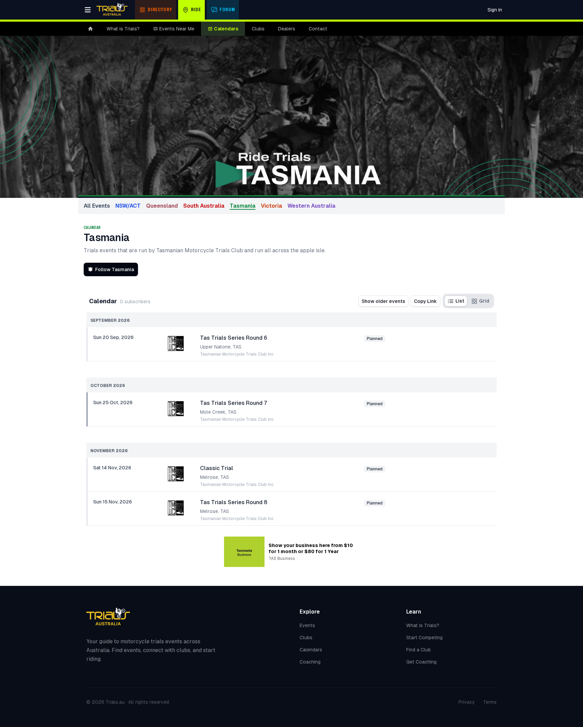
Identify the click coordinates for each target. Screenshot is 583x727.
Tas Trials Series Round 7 (233, 403)
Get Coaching (421, 662)
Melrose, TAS (214, 477)
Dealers (286, 28)
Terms (490, 702)
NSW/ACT (128, 206)
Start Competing (424, 637)
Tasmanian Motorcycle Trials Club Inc (237, 354)
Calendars (226, 28)
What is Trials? (123, 28)
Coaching (310, 662)
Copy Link (425, 301)
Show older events (383, 301)
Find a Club (418, 649)
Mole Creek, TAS (218, 412)
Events (307, 625)
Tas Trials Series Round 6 (233, 338)
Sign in (495, 9)
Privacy (467, 702)
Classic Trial (216, 468)
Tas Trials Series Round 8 (233, 502)
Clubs (258, 28)
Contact (318, 28)
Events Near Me (176, 28)
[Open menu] (87, 10)
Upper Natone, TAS (221, 346)
